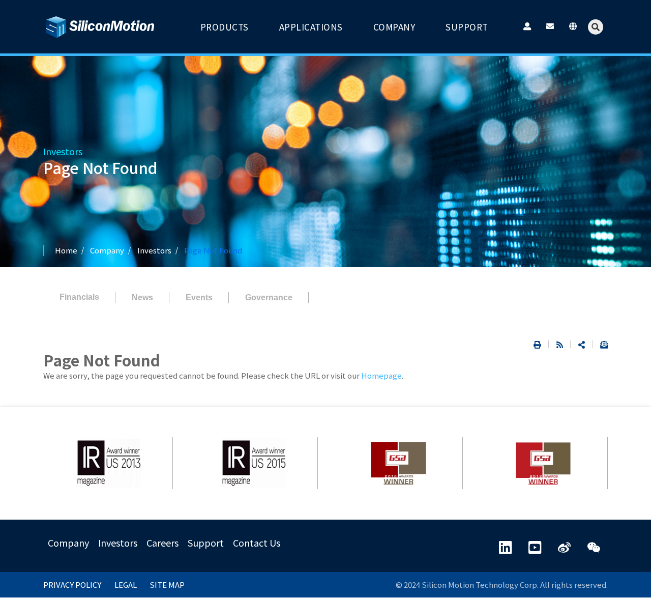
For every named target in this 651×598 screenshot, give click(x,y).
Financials (79, 297)
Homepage (381, 375)
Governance (268, 297)
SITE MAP (167, 584)
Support (206, 542)
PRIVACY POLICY (72, 584)
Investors (154, 250)
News (142, 297)
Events (199, 297)
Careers (162, 542)
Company (68, 542)
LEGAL (125, 584)
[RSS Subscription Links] (560, 344)
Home (66, 250)
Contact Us (256, 542)
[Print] (537, 344)
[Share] (582, 344)
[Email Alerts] (600, 344)
